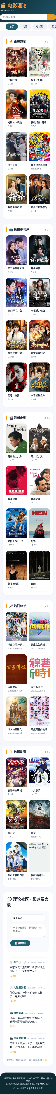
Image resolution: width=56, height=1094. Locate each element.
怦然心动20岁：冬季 (18, 644)
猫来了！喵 (37, 80)
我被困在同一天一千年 (42, 875)
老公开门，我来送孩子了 (20, 310)
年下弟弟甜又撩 (16, 268)
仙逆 (33, 832)
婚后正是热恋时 (39, 207)
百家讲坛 (12, 687)
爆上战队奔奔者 (39, 164)
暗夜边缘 (12, 498)
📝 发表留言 (20, 943)
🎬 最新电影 (17, 418)
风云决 (11, 832)
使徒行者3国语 (38, 122)
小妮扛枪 (12, 80)
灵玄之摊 (12, 164)
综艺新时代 (37, 687)
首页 (11, 26)
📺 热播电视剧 (19, 230)
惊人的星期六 (15, 729)
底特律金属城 (15, 790)
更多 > (47, 41)
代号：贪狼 (13, 395)
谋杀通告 (35, 268)
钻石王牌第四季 (16, 875)
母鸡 (33, 541)
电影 (25, 26)
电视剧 (40, 26)
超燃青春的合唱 (39, 729)
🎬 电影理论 (13, 5)
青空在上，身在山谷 (18, 456)
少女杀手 (35, 790)
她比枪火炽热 (15, 122)
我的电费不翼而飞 (17, 207)
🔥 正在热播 (17, 41)
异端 (33, 583)
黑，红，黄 (37, 456)
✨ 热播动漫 (17, 752)
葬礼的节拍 (13, 583)
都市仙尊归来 (38, 353)
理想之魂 (35, 498)
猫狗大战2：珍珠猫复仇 (20, 541)
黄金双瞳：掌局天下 (18, 353)
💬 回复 (13, 976)
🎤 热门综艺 (17, 606)
